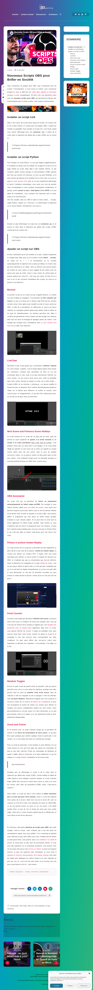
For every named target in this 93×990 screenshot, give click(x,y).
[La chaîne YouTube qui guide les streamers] (6, 931)
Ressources (41, 14)
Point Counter (14, 613)
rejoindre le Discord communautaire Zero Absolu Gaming (27, 855)
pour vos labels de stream (33, 507)
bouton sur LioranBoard (41, 702)
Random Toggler (16, 681)
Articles (15, 14)
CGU (46, 974)
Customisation (14, 906)
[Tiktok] (85, 14)
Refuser (70, 985)
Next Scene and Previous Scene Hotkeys (28, 431)
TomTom (8, 920)
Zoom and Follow (16, 724)
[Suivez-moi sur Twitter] (4, 931)
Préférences (84, 985)
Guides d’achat (27, 14)
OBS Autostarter (16, 496)
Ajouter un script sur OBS (76, 51)
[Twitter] (75, 14)
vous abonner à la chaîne (45, 840)
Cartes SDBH (33, 976)
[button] (89, 973)
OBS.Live (31, 906)
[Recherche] (60, 14)
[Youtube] (82, 14)
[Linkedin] (79, 14)
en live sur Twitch (35, 849)
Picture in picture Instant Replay (24, 542)
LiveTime (12, 360)
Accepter (56, 985)
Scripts (48, 906)
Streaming (10, 908)
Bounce (11, 289)
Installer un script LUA (75, 47)
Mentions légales (39, 974)
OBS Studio (23, 906)
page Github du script (44, 563)
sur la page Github (19, 757)
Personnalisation (40, 906)
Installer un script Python (76, 49)
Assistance (53, 14)
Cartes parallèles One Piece (45, 976)
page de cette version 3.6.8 (17, 181)
